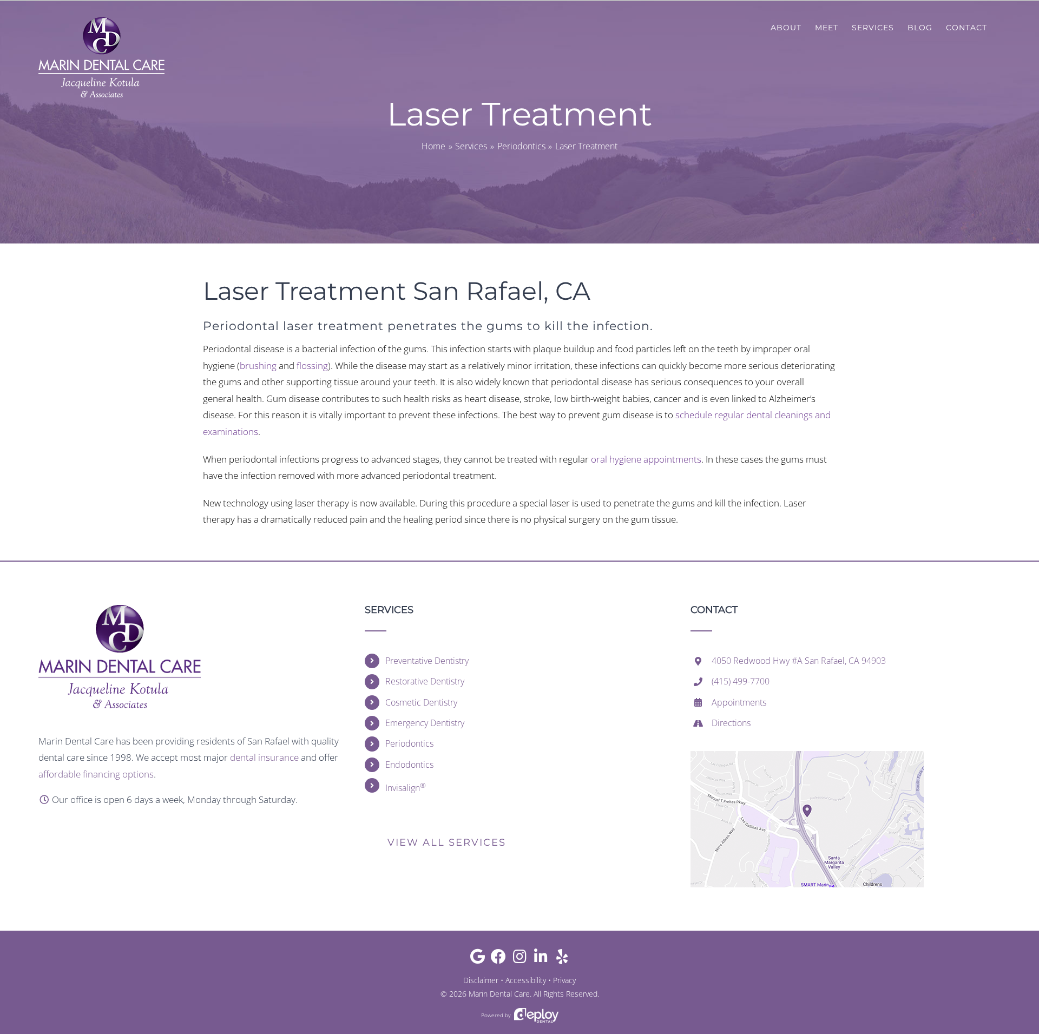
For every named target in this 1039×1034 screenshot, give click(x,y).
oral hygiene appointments (646, 459)
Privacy (564, 980)
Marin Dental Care (499, 994)
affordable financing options (96, 774)
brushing (258, 365)
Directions (731, 723)
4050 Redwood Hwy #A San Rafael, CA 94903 (799, 661)
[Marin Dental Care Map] (807, 755)
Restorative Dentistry (424, 681)
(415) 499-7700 (741, 681)
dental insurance (264, 757)
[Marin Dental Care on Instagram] (519, 959)
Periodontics (409, 743)
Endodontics (409, 764)
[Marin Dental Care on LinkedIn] (540, 959)
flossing (312, 365)
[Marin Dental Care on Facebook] (498, 959)
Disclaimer (480, 980)
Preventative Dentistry (427, 661)
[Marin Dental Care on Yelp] (562, 959)
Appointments (739, 702)
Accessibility (525, 980)
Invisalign (405, 787)
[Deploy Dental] (536, 1015)
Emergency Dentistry (424, 723)
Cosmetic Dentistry (421, 702)
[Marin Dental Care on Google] (477, 959)
